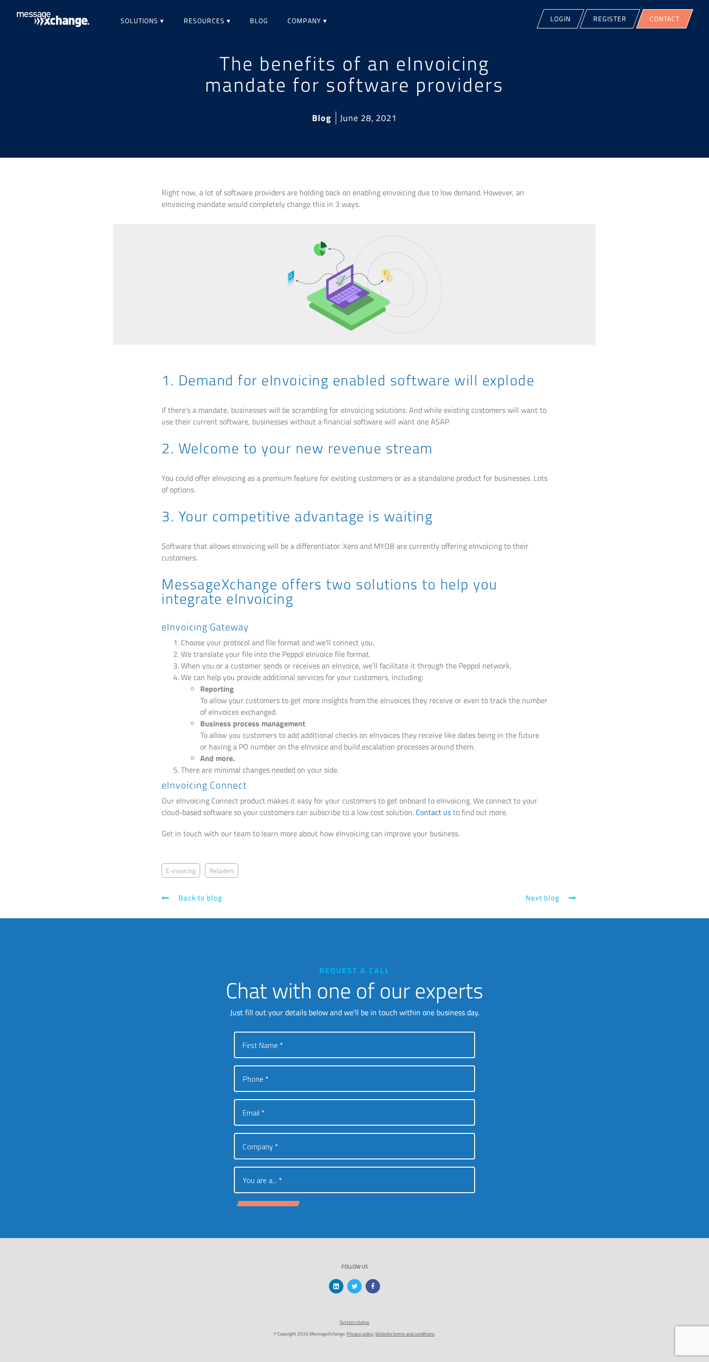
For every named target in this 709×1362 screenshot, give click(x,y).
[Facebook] (373, 1286)
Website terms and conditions (405, 1333)
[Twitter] (354, 1286)
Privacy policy (360, 1333)
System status (354, 1322)
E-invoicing (181, 870)
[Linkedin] (336, 1286)
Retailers (221, 870)
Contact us (433, 812)
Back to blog (199, 897)
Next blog (543, 897)
